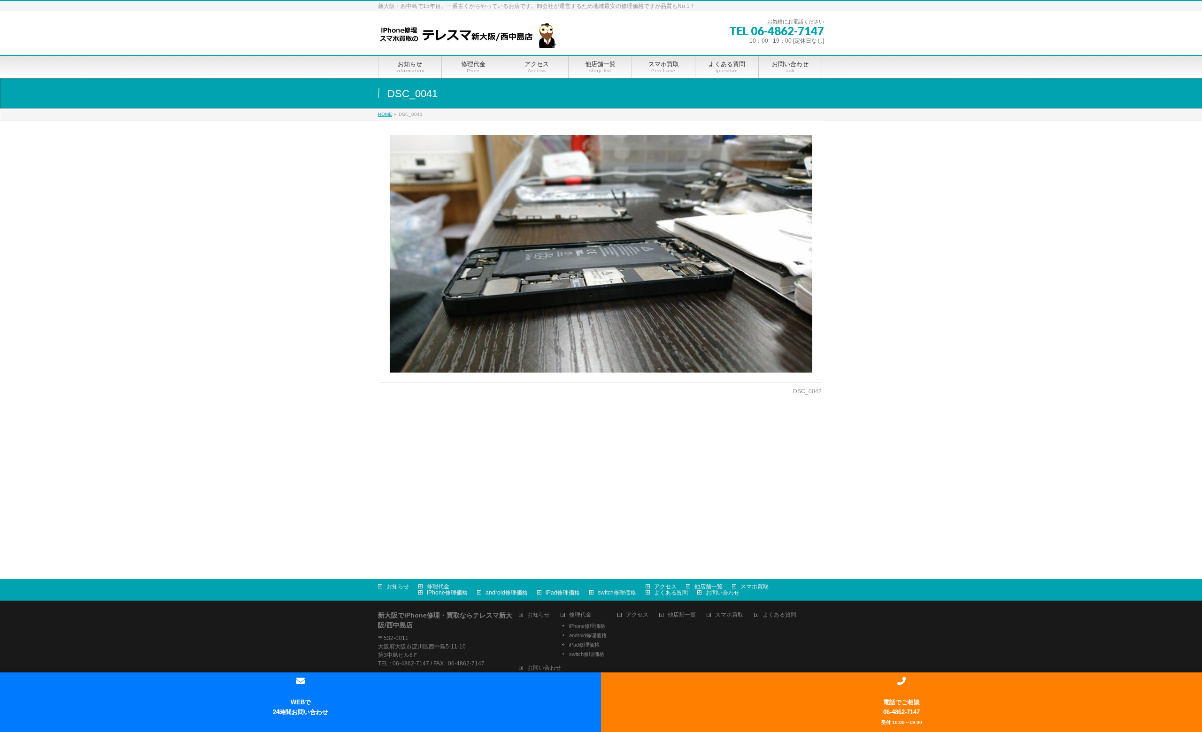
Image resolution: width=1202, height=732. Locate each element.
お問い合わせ (723, 592)
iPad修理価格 (563, 592)
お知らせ (397, 586)
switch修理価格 (617, 592)
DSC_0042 (807, 391)
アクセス (665, 586)
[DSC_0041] (601, 254)
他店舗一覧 (708, 586)
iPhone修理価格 (447, 592)
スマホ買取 (754, 586)
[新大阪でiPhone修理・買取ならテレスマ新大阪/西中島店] (472, 37)
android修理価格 (506, 592)
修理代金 (438, 586)
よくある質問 (671, 592)
